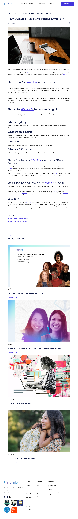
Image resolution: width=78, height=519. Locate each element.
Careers (28, 491)
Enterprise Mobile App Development (18, 218)
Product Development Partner (53, 493)
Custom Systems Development (52, 486)
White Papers (29, 506)
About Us (28, 485)
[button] (23, 3)
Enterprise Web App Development (17, 221)
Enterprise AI (51, 489)
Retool (38, 493)
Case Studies (29, 509)
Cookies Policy (8, 493)
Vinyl (38, 496)
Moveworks (40, 491)
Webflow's (27, 109)
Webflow (29, 73)
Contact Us (67, 3)
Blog (27, 501)
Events (27, 504)
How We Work (29, 488)
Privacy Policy (7, 490)
